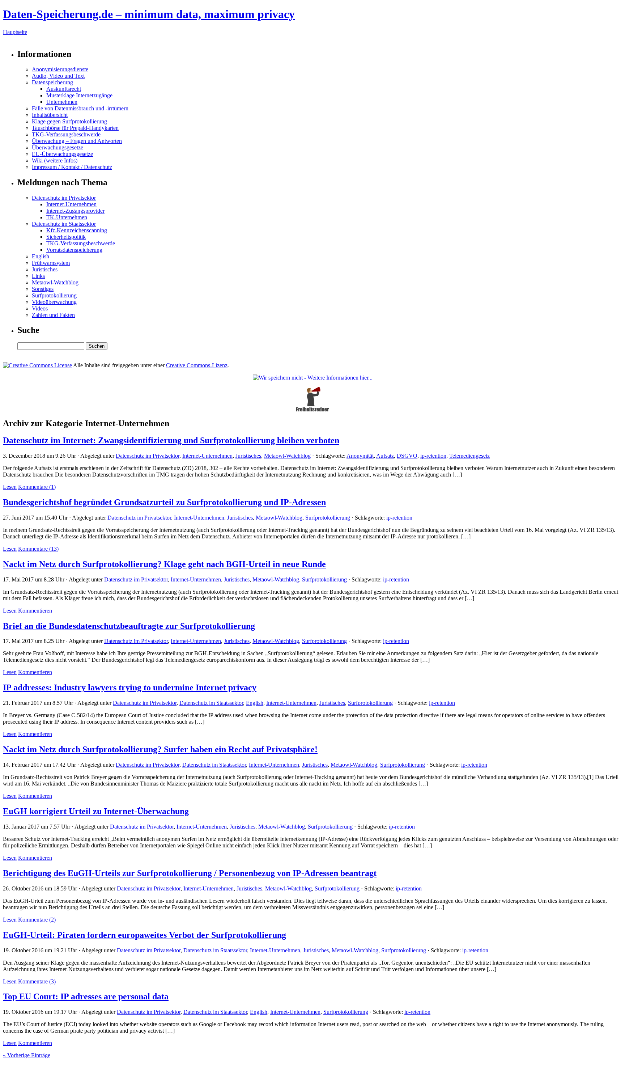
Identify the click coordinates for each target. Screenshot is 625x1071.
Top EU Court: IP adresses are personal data (86, 996)
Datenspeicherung (52, 82)
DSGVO (407, 456)
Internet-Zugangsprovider (75, 211)
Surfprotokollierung (54, 295)
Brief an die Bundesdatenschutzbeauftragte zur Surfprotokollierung (129, 626)
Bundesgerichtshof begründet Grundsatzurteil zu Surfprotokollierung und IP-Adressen (164, 502)
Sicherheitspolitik (66, 237)
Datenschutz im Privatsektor (64, 198)
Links (38, 276)
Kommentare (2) (37, 920)
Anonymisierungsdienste (60, 69)
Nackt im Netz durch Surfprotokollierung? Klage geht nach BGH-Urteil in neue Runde (164, 564)
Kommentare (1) (37, 487)
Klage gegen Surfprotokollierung (69, 121)
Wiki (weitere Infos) (54, 160)
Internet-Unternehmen (71, 204)
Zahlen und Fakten (53, 315)
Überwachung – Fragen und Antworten (77, 141)
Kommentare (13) (38, 549)
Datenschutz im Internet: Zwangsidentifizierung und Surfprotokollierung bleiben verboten (171, 440)
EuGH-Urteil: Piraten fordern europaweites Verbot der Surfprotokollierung (144, 935)
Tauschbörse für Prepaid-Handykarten (75, 128)
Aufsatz (385, 456)
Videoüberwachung (54, 302)
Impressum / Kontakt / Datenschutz (72, 167)
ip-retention (433, 456)
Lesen (10, 487)
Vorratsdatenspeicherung (74, 250)
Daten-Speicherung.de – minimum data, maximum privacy (149, 14)
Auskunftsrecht (63, 89)
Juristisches (45, 269)
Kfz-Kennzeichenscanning (76, 230)
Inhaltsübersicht (50, 115)
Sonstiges (43, 289)
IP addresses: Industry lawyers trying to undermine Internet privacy (129, 687)
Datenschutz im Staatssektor (64, 224)
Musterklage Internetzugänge (79, 95)
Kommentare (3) (37, 981)
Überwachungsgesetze (57, 147)
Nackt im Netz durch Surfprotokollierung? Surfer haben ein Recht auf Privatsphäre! (160, 749)
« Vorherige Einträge (26, 1055)
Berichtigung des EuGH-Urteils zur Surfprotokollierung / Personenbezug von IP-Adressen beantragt (190, 873)
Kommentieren (35, 611)
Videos (40, 308)
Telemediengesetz (469, 456)
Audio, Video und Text (58, 76)
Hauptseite (15, 32)
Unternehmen (61, 102)
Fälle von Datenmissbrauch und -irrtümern (80, 108)
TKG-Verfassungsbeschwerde (66, 134)
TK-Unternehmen (66, 217)
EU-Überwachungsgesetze (62, 154)
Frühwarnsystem (51, 263)
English (40, 256)
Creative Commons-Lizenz (197, 365)
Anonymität (360, 456)
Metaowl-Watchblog (55, 282)
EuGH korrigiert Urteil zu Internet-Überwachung (96, 811)
